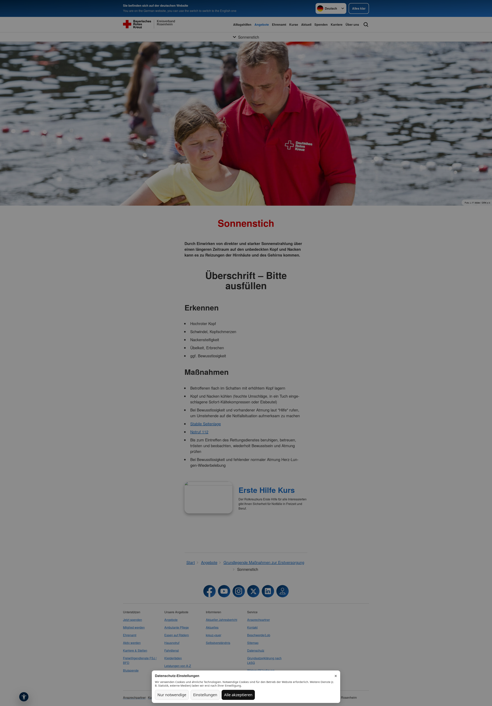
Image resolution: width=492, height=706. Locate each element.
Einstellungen (205, 694)
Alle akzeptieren (238, 694)
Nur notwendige (171, 694)
